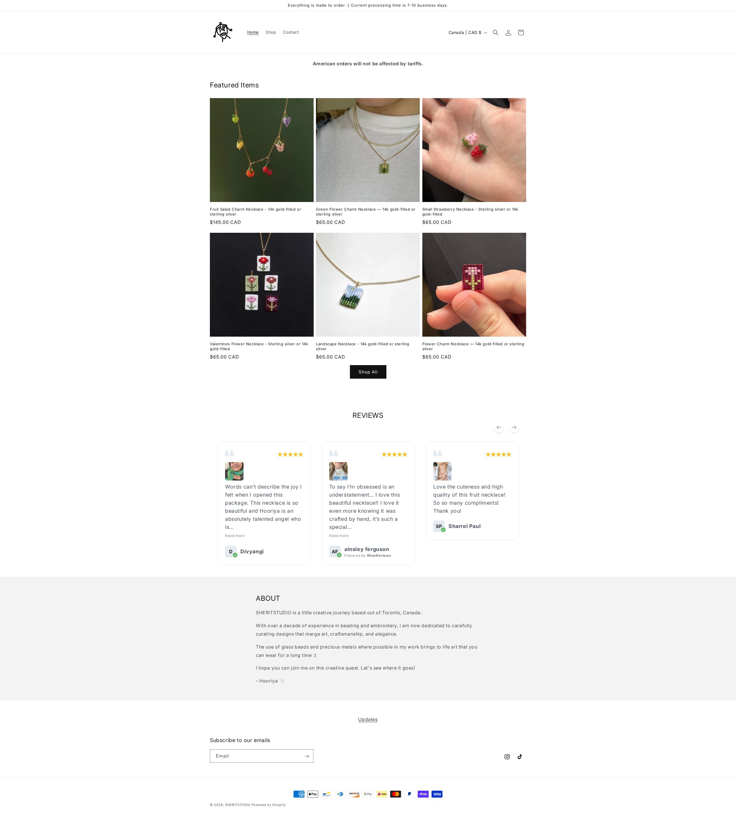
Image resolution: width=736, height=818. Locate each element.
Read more (234, 535)
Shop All (368, 372)
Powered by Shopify (269, 805)
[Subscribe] (306, 756)
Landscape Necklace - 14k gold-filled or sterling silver (362, 346)
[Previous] (499, 427)
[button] (495, 32)
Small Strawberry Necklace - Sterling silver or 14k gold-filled (470, 211)
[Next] (514, 427)
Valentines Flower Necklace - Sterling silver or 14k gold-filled (259, 346)
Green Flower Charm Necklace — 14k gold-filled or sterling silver (365, 211)
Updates (367, 719)
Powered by (367, 555)
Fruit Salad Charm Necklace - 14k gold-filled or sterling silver (255, 211)
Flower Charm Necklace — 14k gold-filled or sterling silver (473, 346)
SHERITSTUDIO (237, 805)
